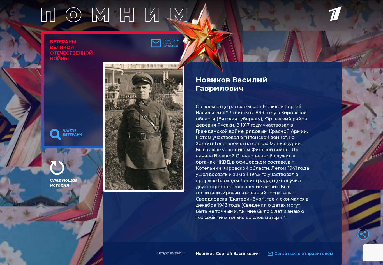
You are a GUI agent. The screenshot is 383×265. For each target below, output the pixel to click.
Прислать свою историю (171, 43)
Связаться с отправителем (303, 253)
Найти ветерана (72, 133)
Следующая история (63, 182)
